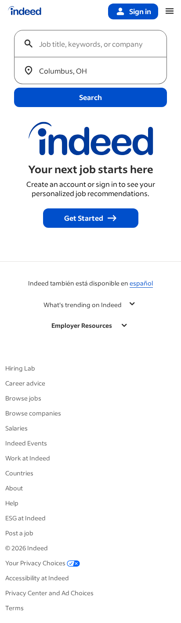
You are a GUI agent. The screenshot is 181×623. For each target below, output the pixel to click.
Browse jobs (23, 398)
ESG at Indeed (25, 518)
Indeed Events (26, 443)
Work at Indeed (27, 458)
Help (11, 503)
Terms (14, 608)
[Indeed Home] (24, 11)
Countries (19, 473)
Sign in (140, 11)
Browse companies (33, 413)
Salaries (16, 428)
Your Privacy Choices (35, 563)
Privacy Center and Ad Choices (49, 593)
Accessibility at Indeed (37, 578)
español (141, 283)
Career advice (25, 383)
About (14, 488)
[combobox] (94, 43)
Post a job (19, 533)
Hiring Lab (20, 368)
